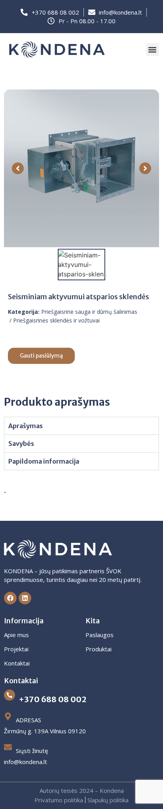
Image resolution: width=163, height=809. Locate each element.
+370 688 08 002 (52, 699)
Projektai (16, 649)
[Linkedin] (25, 598)
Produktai (98, 649)
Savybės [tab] (21, 443)
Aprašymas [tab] (25, 426)
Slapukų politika (108, 800)
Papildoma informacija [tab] (43, 461)
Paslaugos (99, 635)
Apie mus (16, 635)
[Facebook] (10, 598)
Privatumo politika (58, 800)
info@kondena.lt (25, 762)
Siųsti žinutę (32, 751)
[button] (152, 49)
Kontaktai (17, 663)
